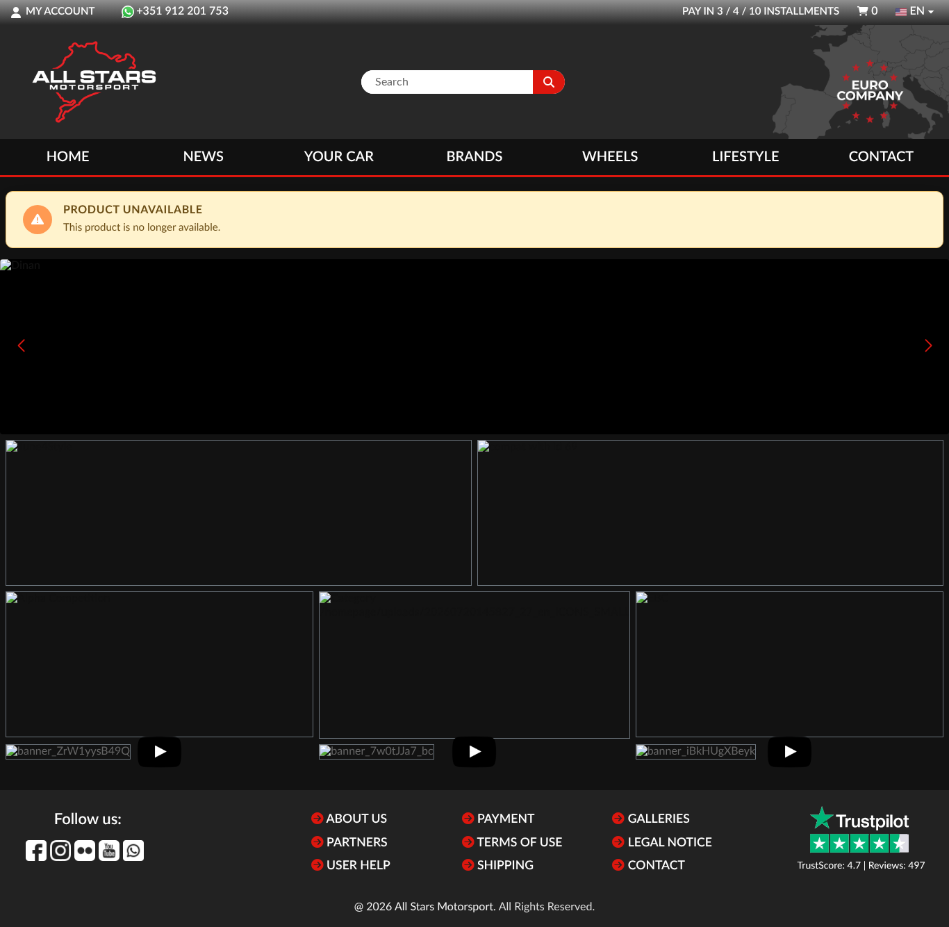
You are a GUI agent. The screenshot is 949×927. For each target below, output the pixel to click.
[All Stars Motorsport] (94, 82)
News (203, 157)
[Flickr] (84, 850)
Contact (881, 157)
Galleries (657, 820)
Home (68, 157)
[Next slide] (928, 345)
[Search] (549, 82)
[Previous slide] (21, 345)
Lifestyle (745, 157)
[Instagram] (60, 850)
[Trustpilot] (859, 829)
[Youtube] (109, 850)
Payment (504, 820)
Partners (356, 843)
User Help (357, 866)
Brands (475, 157)
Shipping (504, 866)
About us (355, 820)
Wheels (610, 157)
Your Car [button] (339, 157)
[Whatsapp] (133, 850)
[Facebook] (36, 850)
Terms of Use (518, 843)
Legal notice (668, 843)
